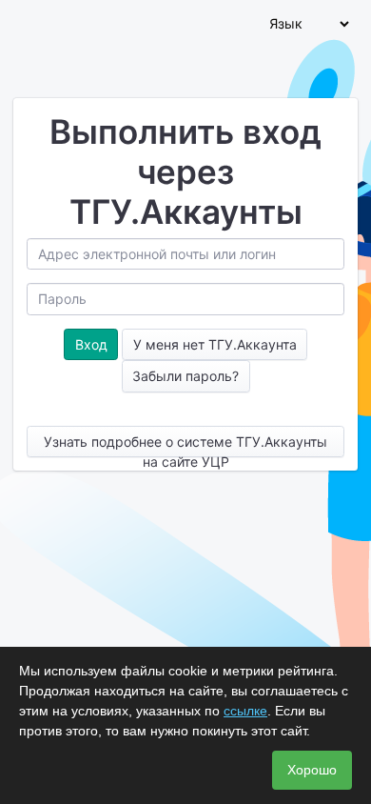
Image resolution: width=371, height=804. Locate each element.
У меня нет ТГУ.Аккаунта (215, 344)
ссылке (245, 710)
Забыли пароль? (185, 376)
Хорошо (312, 769)
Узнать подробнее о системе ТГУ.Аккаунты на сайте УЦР (185, 445)
